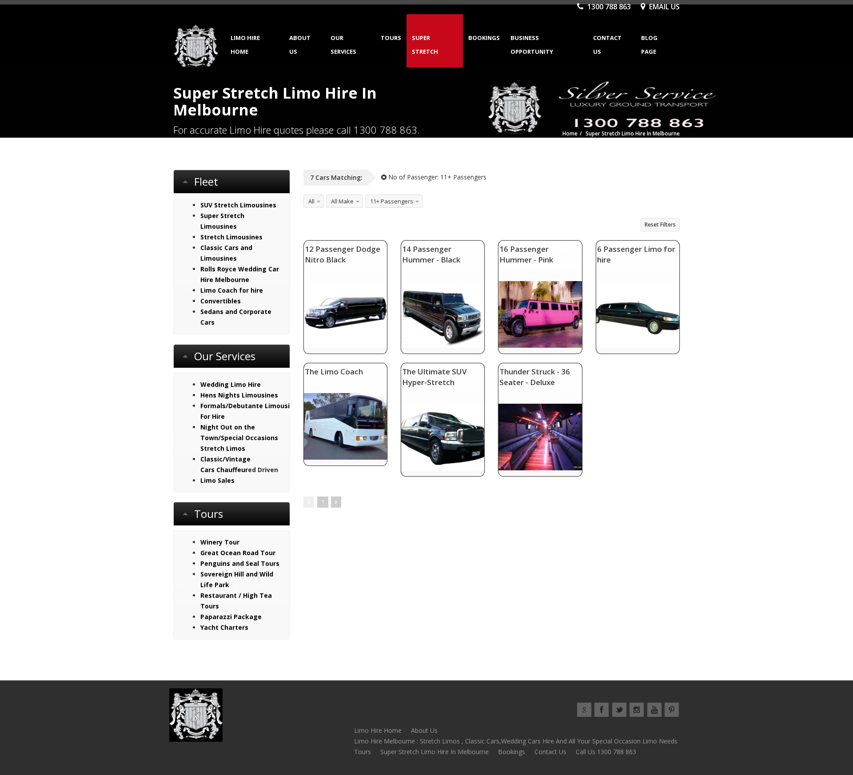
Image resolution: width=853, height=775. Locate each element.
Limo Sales (217, 480)
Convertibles (220, 301)
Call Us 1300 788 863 (606, 751)
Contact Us (607, 45)
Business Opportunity (531, 45)
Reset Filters (660, 224)
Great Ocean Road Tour (237, 552)
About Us (300, 45)
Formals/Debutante (231, 405)
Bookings (484, 38)
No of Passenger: (436, 177)
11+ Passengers (391, 201)
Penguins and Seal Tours (239, 563)
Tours (391, 38)
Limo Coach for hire (231, 290)
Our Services (343, 45)
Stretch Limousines (231, 237)
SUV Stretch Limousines (238, 205)
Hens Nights (220, 395)
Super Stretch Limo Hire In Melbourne (434, 751)
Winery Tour (219, 542)
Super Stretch (425, 45)
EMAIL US (663, 7)
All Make (342, 201)
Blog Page (649, 45)
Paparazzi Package (231, 616)
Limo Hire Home (245, 45)
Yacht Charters (224, 627)
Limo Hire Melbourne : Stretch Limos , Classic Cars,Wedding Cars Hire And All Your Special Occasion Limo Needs (516, 741)
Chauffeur (232, 469)
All (311, 201)
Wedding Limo (223, 384)
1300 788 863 (608, 7)
